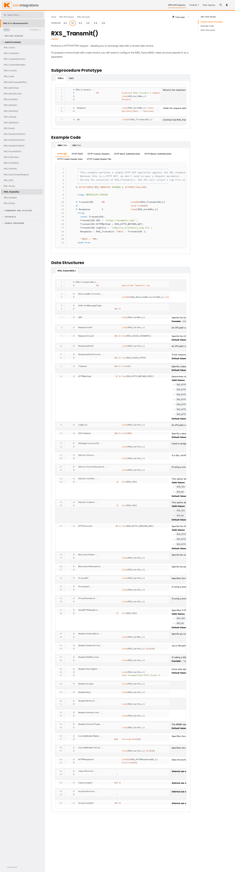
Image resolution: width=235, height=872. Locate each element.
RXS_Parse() (9, 128)
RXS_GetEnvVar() (11, 88)
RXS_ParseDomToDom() (14, 134)
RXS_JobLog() (10, 116)
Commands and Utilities (18, 211)
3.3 (87, 23)
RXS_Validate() (10, 197)
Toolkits (193, 5)
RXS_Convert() (10, 70)
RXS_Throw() (9, 186)
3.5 (103, 23)
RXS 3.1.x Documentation (15, 23)
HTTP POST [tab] (77, 154)
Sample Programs (14, 223)
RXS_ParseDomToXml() (14, 145)
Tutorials (10, 217)
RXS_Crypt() (9, 76)
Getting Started (14, 36)
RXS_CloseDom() (11, 53)
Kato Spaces (209, 5)
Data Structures (208, 30)
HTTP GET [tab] (62, 154)
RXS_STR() (8, 180)
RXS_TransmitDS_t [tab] (67, 270)
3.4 (95, 23)
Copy (180, 167)
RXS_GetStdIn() (11, 99)
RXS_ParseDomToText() (14, 140)
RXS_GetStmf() (10, 105)
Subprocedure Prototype (212, 22)
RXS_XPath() (9, 203)
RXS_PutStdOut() (11, 163)
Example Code (207, 26)
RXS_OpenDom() (11, 122)
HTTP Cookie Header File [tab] (99, 159)
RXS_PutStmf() (10, 168)
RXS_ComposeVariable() (15, 64)
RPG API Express (176, 5)
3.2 (80, 23)
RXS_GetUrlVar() (11, 111)
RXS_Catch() (9, 47)
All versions (34, 30)
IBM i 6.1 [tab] (76, 145)
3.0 (65, 23)
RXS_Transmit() (11, 191)
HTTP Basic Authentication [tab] (127, 154)
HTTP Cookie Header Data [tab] (69, 159)
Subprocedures (13, 42)
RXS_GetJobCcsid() (13, 93)
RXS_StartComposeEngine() (16, 174)
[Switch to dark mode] (227, 5)
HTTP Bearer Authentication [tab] (158, 154)
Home (53, 17)
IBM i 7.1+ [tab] (62, 145)
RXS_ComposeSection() (14, 59)
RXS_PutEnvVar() (11, 157)
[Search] (220, 5)
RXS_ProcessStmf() (12, 151)
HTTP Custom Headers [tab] (99, 154)
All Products (12, 867)
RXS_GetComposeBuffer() (15, 82)
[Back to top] (228, 865)
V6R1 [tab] (71, 78)
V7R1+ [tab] (61, 78)
